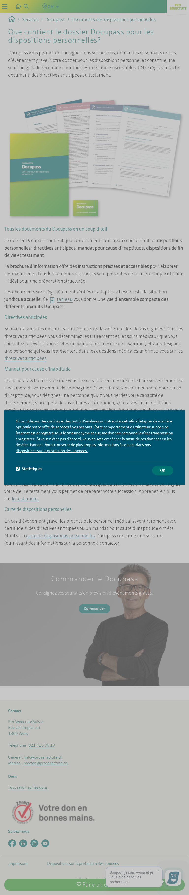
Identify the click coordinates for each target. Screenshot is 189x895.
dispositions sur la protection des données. (52, 450)
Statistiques (32, 468)
